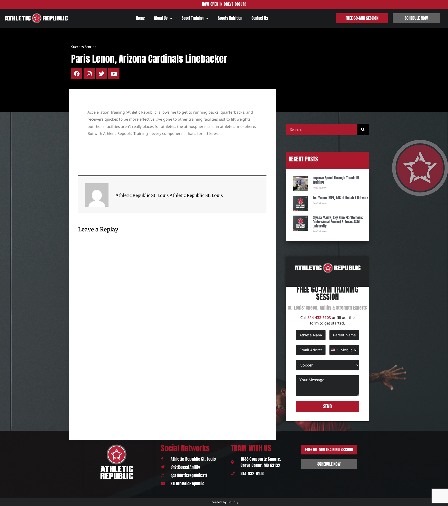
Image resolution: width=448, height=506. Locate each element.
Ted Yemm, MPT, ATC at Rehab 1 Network (340, 197)
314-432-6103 (319, 317)
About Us (161, 18)
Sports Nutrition (230, 18)
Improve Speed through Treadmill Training (336, 180)
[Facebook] (76, 73)
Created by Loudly (224, 502)
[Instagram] (89, 73)
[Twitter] (101, 73)
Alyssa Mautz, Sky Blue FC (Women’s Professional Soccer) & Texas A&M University (338, 222)
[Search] (363, 129)
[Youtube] (113, 73)
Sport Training (193, 18)
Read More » (320, 187)
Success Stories (83, 46)
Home (140, 18)
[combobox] (334, 350)
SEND (327, 406)
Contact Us (260, 18)
